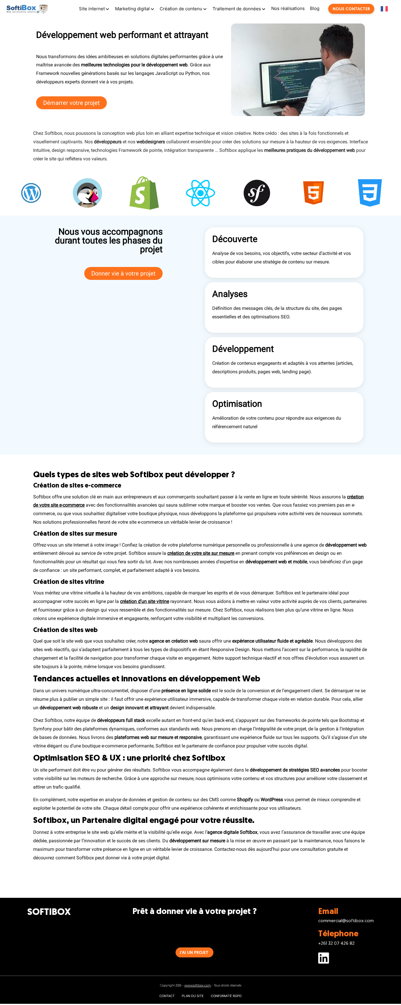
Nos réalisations (288, 8)
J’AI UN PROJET (194, 953)
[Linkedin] (346, 959)
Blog (314, 8)
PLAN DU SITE (193, 996)
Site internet (92, 8)
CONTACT (167, 996)
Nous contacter (351, 9)
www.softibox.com (197, 985)
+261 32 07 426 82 (336, 943)
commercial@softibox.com (346, 921)
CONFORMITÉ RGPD (226, 996)
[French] (388, 8)
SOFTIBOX (49, 912)
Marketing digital (132, 8)
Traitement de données (237, 8)
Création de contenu (181, 8)
